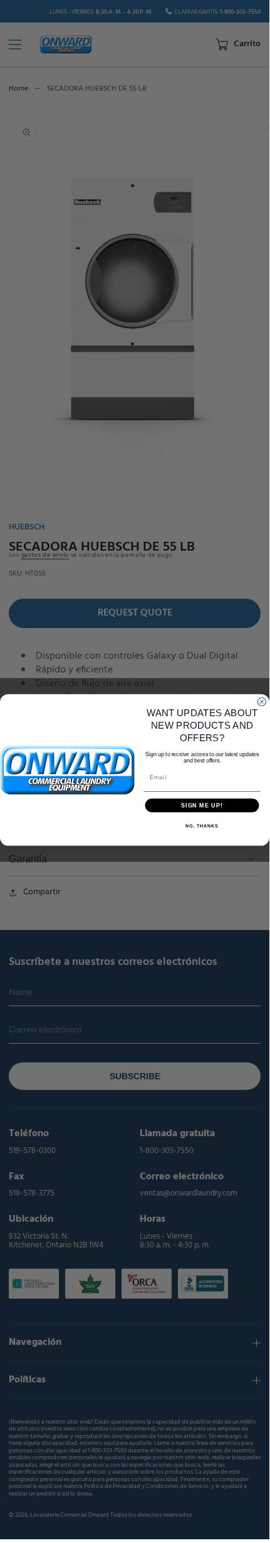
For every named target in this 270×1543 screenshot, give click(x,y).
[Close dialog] (261, 701)
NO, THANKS (201, 825)
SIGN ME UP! (202, 804)
